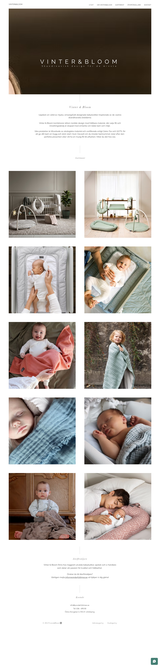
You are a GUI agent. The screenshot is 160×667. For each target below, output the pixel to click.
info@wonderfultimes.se (76, 577)
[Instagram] (61, 623)
